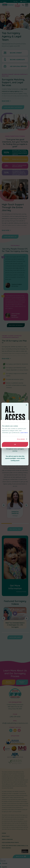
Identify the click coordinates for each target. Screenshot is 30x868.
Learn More (24, 432)
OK (15, 444)
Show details (21, 439)
